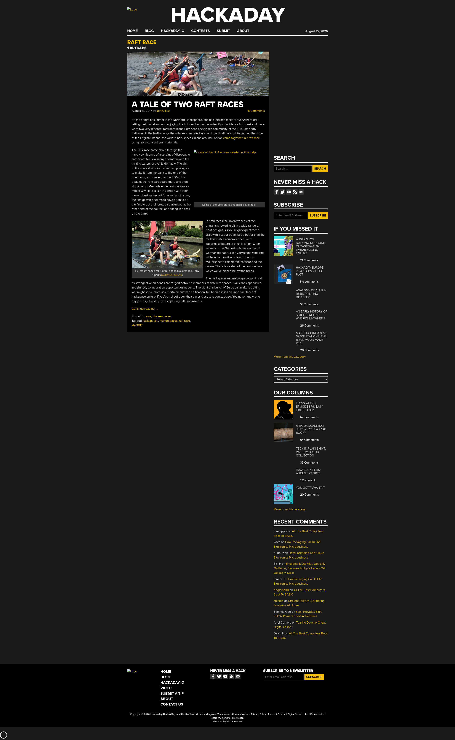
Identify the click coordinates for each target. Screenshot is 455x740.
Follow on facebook (276, 192)
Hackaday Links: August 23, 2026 (308, 471)
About (243, 31)
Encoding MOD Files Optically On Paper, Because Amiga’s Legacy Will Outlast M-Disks (300, 568)
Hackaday (227, 15)
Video (166, 688)
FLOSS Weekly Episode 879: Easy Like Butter (309, 406)
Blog (149, 31)
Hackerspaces (162, 316)
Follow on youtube (288, 192)
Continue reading (145, 309)
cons (148, 316)
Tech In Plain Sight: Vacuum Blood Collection (311, 452)
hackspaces (150, 321)
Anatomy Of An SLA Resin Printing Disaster (311, 293)
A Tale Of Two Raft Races (187, 104)
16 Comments (308, 304)
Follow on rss (295, 192)
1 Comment (307, 480)
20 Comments (309, 350)
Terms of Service (277, 714)
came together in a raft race (241, 138)
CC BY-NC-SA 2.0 (171, 275)
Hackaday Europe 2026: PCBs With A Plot (309, 271)
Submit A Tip (172, 693)
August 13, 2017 (142, 111)
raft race (184, 321)
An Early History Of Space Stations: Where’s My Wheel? (311, 315)
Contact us (301, 192)
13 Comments (308, 260)
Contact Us (171, 704)
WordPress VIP (234, 721)
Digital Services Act (298, 714)
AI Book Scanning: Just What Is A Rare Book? (311, 429)
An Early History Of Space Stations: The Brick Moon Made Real (311, 338)
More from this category (290, 357)
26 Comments (309, 325)
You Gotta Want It (310, 488)
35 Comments (309, 462)
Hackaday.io (172, 31)
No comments (309, 282)
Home (132, 31)
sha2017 (137, 325)
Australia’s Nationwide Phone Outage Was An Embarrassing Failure (310, 246)
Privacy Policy (258, 714)
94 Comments (309, 440)
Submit (223, 31)
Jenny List (163, 111)
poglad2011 (281, 590)
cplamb (278, 601)
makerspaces (169, 321)
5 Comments (256, 111)
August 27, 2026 (316, 31)
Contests (200, 31)
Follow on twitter (282, 192)
